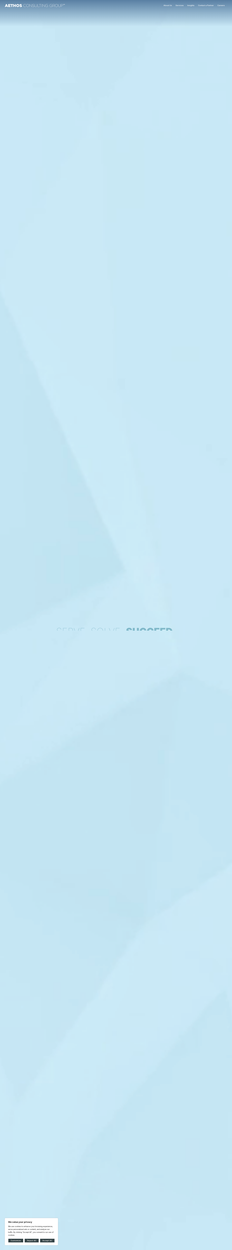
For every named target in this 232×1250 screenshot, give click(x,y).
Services (180, 5)
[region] (31, 1231)
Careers (221, 5)
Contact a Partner (206, 5)
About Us (167, 5)
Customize (16, 1240)
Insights (190, 5)
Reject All (31, 1240)
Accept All (47, 1240)
